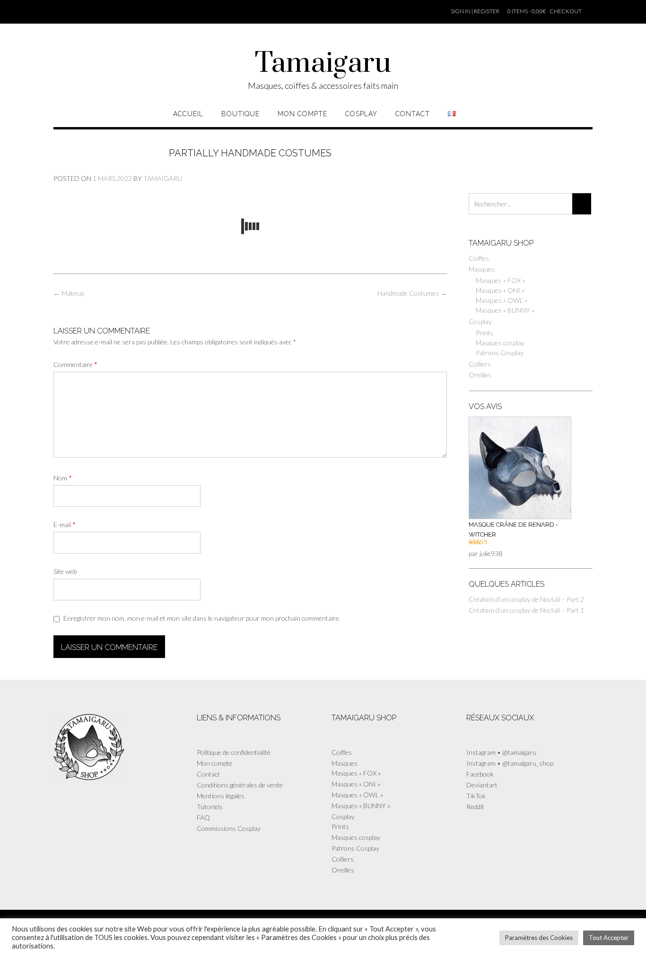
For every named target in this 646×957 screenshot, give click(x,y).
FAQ (203, 817)
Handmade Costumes (412, 293)
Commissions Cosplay (229, 828)
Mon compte (302, 114)
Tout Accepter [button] (609, 937)
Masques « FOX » (500, 280)
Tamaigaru (323, 63)
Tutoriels (210, 807)
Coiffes (479, 258)
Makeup (68, 293)
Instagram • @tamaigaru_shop (509, 763)
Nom (62, 478)
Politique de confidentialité (234, 752)
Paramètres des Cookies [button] (539, 937)
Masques (482, 269)
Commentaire (75, 364)
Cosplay (361, 114)
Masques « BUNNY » (505, 310)
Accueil (188, 114)
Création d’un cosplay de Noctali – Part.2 (526, 599)
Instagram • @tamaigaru (501, 752)
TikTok (476, 796)
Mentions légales (220, 796)
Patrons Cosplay (500, 353)
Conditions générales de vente (240, 785)
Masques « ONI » (500, 290)
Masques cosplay (500, 343)
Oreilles (480, 375)
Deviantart (482, 785)
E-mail (64, 525)
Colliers (480, 364)
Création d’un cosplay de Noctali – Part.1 (526, 610)
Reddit (475, 807)
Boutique (240, 114)
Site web (65, 571)
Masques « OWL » (501, 300)
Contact (412, 114)
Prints (484, 333)
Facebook (480, 774)
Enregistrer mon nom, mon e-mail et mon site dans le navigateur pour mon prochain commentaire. (201, 618)
